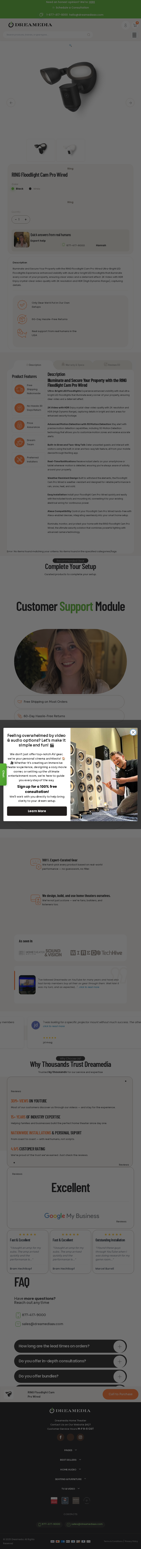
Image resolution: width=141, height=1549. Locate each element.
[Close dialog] (133, 732)
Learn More (37, 811)
